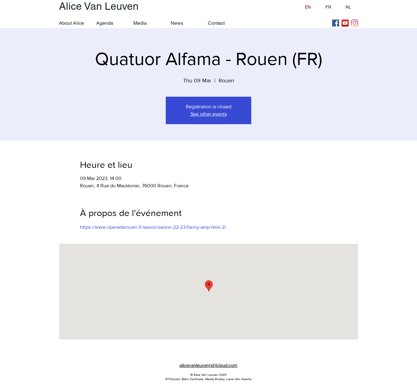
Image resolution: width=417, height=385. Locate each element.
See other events (208, 114)
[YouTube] (345, 23)
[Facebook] (335, 23)
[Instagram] (354, 23)
